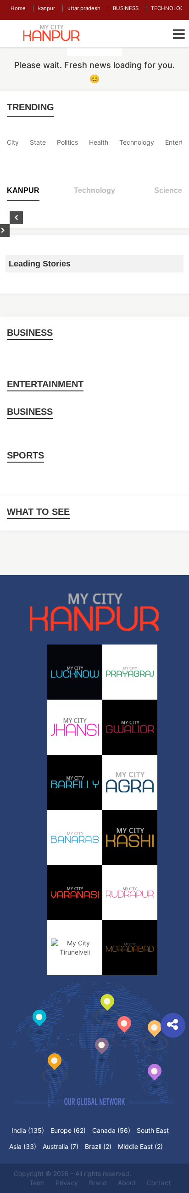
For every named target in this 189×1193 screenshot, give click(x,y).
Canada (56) (111, 1130)
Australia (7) (60, 1146)
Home (18, 8)
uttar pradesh (83, 8)
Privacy (67, 1183)
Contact (159, 1183)
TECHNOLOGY (169, 8)
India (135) (27, 1130)
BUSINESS (126, 8)
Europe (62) (68, 1130)
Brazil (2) (98, 1146)
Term (36, 1183)
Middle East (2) (140, 1146)
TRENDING (30, 107)
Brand (98, 1183)
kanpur (46, 8)
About (127, 1183)
